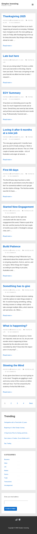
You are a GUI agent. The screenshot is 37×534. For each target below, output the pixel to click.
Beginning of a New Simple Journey (14, 427)
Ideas (5, 463)
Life (5, 22)
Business (7, 459)
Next (31, 403)
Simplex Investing (9, 4)
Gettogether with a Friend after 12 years (15, 422)
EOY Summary (12, 92)
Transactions (8, 481)
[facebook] (16, 519)
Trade (5, 478)
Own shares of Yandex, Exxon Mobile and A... (17, 438)
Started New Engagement (18, 206)
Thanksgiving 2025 (14, 16)
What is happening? (15, 325)
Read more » (7, 46)
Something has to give (16, 286)
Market (6, 470)
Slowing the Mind (13, 365)
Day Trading (7, 443)
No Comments (15, 22)
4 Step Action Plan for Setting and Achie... (16, 433)
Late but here (11, 55)
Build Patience (11, 246)
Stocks (6, 474)
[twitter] (19, 519)
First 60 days (10, 169)
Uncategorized (8, 485)
